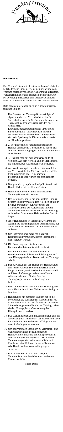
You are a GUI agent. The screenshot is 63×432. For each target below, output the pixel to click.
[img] (31, 12)
